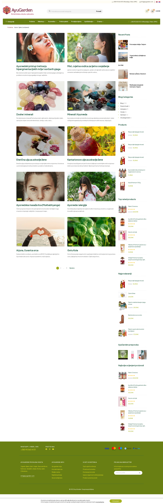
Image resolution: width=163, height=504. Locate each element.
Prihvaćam (115, 501)
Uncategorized (125, 118)
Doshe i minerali (24, 114)
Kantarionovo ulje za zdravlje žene (85, 159)
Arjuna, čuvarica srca (27, 250)
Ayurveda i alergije (77, 205)
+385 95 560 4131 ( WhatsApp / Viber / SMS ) (125, 1)
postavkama (100, 502)
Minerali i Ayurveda (77, 114)
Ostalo (122, 112)
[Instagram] (49, 449)
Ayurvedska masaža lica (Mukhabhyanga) (38, 205)
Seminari (123, 115)
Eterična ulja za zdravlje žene (31, 159)
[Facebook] (46, 449)
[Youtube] (53, 449)
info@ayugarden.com (147, 1)
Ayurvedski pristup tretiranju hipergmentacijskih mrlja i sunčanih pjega (38, 67)
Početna (10, 27)
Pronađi (98, 11)
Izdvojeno (123, 109)
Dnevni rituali (124, 106)
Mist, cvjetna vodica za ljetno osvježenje (88, 66)
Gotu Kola (72, 250)
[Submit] (139, 473)
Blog (19, 60)
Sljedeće (72, 268)
